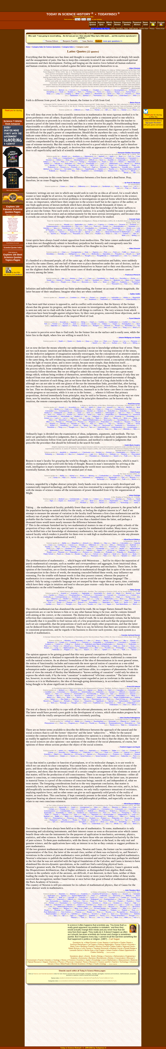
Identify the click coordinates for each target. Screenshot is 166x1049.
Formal (67, 694)
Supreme (112, 503)
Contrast (133, 751)
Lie (124, 341)
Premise (124, 454)
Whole (133, 171)
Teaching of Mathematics (128, 169)
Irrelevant (89, 696)
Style (72, 916)
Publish (124, 910)
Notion (52, 699)
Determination (87, 692)
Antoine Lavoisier (13, 234)
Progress (84, 326)
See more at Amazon (12, 190)
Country (134, 897)
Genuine (95, 903)
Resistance (106, 820)
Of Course (110, 550)
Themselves (97, 95)
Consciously (120, 158)
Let (135, 186)
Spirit (138, 254)
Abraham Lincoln (116, 948)
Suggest (81, 916)
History (104, 324)
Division (109, 452)
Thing (125, 327)
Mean (106, 418)
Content (133, 595)
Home (113, 28)
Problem (110, 230)
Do (103, 545)
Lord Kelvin (114, 943)
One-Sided (64, 699)
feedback (19, 274)
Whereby (126, 429)
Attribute (129, 896)
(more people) (111, 952)
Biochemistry (102, 958)
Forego (82, 162)
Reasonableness (115, 723)
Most (60, 165)
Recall (138, 422)
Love (50, 907)
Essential (116, 476)
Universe (133, 962)
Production (115, 818)
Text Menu (119, 28)
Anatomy (74, 958)
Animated (136, 894)
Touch (84, 824)
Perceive (134, 341)
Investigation (89, 228)
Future (102, 694)
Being (56, 409)
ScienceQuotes (92, 23)
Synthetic (92, 916)
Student (113, 756)
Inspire (115, 324)
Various (134, 650)
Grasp (55, 477)
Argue (73, 807)
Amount (109, 407)
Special (87, 232)
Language (77, 599)
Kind (79, 164)
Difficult (91, 160)
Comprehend (67, 158)
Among (72, 278)
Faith (87, 110)
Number (84, 601)
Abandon (67, 641)
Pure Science (66, 912)
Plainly (74, 326)
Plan (101, 165)
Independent (122, 814)
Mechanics (63, 601)
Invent (79, 905)
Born (110, 690)
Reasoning (93, 602)
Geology (56, 960)
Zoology (103, 964)
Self (128, 424)
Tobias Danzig (135, 590)
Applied (101, 156)
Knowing (118, 416)
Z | (112, 978)
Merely (127, 164)
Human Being (91, 646)
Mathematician (135, 548)
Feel (79, 92)
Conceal (87, 595)
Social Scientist (100, 756)
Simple (52, 425)
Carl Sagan (114, 939)
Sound (75, 425)
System (100, 169)
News (126, 28)
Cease (62, 186)
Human (117, 92)
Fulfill (124, 252)
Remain (63, 424)
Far (54, 162)
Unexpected (133, 725)
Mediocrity (95, 254)
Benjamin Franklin (70, 41)
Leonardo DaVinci (76, 950)
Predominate (123, 165)
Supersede (136, 701)
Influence (54, 599)
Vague (109, 604)
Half (86, 280)
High (51, 501)
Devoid (81, 545)
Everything (50, 92)
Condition (48, 692)
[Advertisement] (83, 6)
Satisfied (74, 914)
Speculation (124, 914)
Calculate (71, 897)
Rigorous (114, 167)
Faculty (127, 476)
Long (58, 94)
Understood (113, 705)
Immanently (105, 646)
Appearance (88, 156)
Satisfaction (74, 95)
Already (66, 224)
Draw (79, 413)
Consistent (132, 158)
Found (55, 814)
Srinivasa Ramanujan (78, 944)
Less (82, 501)
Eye (120, 413)
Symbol (48, 604)
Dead (72, 186)
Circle (55, 158)
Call (129, 156)
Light (72, 418)
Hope (118, 597)
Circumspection (74, 595)
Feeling (89, 92)
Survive (53, 234)
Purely (59, 602)
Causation (120, 690)
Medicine (116, 280)
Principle (69, 422)
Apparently (63, 807)
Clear (64, 252)
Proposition (105, 422)
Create (85, 499)
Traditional (97, 703)
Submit (77, 256)
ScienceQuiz (101, 23)
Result (128, 230)
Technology (124, 503)
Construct (121, 595)
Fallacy (46, 162)
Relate (84, 820)
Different (77, 110)
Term (52, 703)
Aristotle (131, 944)
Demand (107, 499)
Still (63, 916)
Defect (58, 160)
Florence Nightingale (105, 944)
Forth (47, 814)
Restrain (83, 503)
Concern (72, 90)
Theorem (63, 171)
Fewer (83, 547)
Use (115, 234)
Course (71, 545)
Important (95, 814)
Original (133, 550)
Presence (70, 818)
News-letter (145, 23)
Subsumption (123, 701)
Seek (138, 230)
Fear (128, 413)
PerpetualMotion (137, 23)
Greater (94, 324)
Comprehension (82, 158)
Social (72, 756)
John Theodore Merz (132, 890)
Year (135, 917)
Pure (49, 602)
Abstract (61, 499)
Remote (74, 424)
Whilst (136, 284)
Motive (87, 94)
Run (91, 424)
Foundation (92, 162)
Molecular (78, 816)
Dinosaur (130, 958)
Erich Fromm (135, 472)
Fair (56, 547)
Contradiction (104, 476)
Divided (98, 452)
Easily (79, 341)
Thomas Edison (51, 41)
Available (104, 751)
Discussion (82, 899)
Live (118, 188)
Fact (76, 226)
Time (73, 171)
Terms (134, 758)
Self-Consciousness (68, 822)
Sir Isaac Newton (100, 908)
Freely (129, 499)
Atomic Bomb (90, 956)
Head (127, 903)
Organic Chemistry (50, 962)
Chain (98, 409)
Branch (132, 641)
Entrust (59, 280)
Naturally (75, 420)
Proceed (74, 167)
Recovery (85, 282)
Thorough (63, 703)
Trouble (90, 604)
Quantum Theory (81, 962)
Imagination (110, 415)
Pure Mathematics (50, 912)
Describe (62, 752)
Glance (80, 415)
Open (83, 165)
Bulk (114, 543)
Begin (118, 593)
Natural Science (102, 697)
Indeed (46, 164)
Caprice (101, 224)
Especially (122, 160)
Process (81, 422)
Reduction (105, 456)
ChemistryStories (126, 23)
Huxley (50, 696)
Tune (82, 917)
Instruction (68, 164)
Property (137, 818)
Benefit (51, 897)
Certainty (88, 409)
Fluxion (120, 901)
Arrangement (84, 807)
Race (138, 94)
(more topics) (113, 964)
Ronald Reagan (130, 948)
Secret (101, 503)
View (106, 429)
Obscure (106, 601)
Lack (102, 164)
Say (138, 326)
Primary (59, 422)
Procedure (93, 456)
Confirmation (113, 322)
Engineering (130, 956)
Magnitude (136, 297)
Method (137, 164)
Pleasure (61, 552)
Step (95, 425)
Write (126, 917)
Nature (137, 280)
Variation (124, 556)
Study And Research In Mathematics (118, 232)
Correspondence (61, 597)
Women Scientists (78, 964)
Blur (125, 641)
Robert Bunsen (74, 948)
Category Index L (68, 47)
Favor (92, 901)
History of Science (68, 960)
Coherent (85, 642)
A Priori (67, 721)
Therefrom (50, 427)
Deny (67, 160)
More (80, 230)
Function (66, 814)
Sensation (82, 822)
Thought (110, 95)
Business (50, 642)
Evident (98, 413)
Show (115, 327)
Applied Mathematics (79, 896)
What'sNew (109, 23)
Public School (48, 554)
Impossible (131, 162)
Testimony (118, 425)
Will (134, 173)
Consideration (65, 811)
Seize (105, 282)
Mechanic (50, 601)
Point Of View (120, 699)
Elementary (121, 545)
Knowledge (90, 164)
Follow (59, 415)
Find (62, 162)
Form (96, 226)
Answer (64, 156)
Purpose (70, 602)
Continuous (78, 411)
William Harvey (12, 225)
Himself (66, 646)
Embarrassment (52, 226)
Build (138, 593)
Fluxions (130, 901)
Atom (96, 807)
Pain (118, 94)
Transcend (104, 299)
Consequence (64, 411)
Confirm (101, 322)
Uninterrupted (132, 427)
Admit (91, 407)
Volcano (51, 964)
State (78, 169)
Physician (70, 962)
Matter (57, 816)
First (71, 162)
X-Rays (89, 964)
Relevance (129, 723)
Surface (114, 343)
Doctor (133, 278)
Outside (132, 816)
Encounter (112, 721)
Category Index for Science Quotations (46, 47)
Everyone (94, 186)
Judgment (95, 416)
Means (115, 418)
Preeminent (81, 910)
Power (111, 165)
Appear (90, 690)
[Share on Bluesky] (146, 113)
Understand (123, 95)
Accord (61, 407)
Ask (119, 407)
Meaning (132, 599)
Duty (86, 252)
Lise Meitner (12, 236)
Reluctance (134, 912)
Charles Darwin (125, 943)
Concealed (98, 595)
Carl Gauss (12, 230)
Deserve (122, 224)
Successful (100, 479)
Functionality (91, 694)
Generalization (118, 226)
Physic (46, 910)
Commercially (74, 499)
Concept (110, 595)
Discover (120, 644)
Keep (48, 94)
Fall (45, 324)
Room (135, 188)
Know (126, 186)
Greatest (116, 903)
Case (138, 156)
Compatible (97, 642)
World (134, 479)
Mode (135, 418)
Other (92, 165)
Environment (31, 960)
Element (122, 811)
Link (80, 418)
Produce (116, 754)
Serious (52, 232)
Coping (87, 721)
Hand (138, 499)
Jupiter (88, 960)
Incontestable (52, 416)
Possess (86, 552)
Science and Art (104, 962)
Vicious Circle (113, 171)
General (122, 694)
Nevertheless (122, 420)
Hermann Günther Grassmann (129, 153)
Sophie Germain (13, 218)
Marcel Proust (13, 224)
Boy (105, 543)
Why (135, 429)
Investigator (103, 228)
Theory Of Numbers (118, 916)
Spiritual (86, 95)
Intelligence (73, 254)
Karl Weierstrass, (122, 604)
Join (86, 416)
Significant (100, 701)
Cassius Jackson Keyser (130, 635)
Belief (116, 641)
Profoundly (120, 648)
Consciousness (49, 811)
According (72, 407)
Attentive (129, 407)
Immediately (123, 415)
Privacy (152, 28)
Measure (68, 550)
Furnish (65, 324)
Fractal (40, 960)
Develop (119, 499)
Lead (133, 814)
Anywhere (76, 156)
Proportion (131, 552)
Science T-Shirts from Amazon (13, 122)
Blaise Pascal (135, 103)
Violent (134, 256)
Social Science (85, 756)
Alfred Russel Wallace (132, 539)
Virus (57, 964)
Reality (64, 820)
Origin (99, 230)
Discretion (123, 278)
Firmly (84, 597)
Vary (98, 429)
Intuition (77, 416)
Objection (54, 326)
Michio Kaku (89, 950)
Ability (62, 476)
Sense (56, 169)
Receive (109, 912)
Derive (134, 411)
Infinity (125, 297)
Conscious (132, 809)
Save (92, 503)
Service (62, 232)
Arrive (82, 476)
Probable (109, 552)
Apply (111, 156)
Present (128, 94)
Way (123, 171)
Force (99, 92)
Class (50, 545)
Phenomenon (96, 699)
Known (129, 228)
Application (79, 224)
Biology (100, 956)
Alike (71, 690)
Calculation (124, 543)
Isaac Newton (87, 41)
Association (98, 593)
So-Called (67, 169)
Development (119, 90)
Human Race (130, 92)
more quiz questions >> (112, 41)
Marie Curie (74, 946)
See (105, 327)
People (63, 282)
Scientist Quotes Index (13, 248)
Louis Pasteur (86, 948)
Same (95, 282)
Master (121, 548)
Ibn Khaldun (12, 239)
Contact (161, 22)
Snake (104, 914)
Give (111, 162)
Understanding (131, 299)
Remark (67, 701)
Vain (134, 234)
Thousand (76, 234)
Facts (106, 752)
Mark (97, 418)
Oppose (65, 326)
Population (74, 552)
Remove (107, 326)
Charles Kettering (97, 952)
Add (82, 407)
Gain (111, 694)
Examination (120, 452)
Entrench (75, 597)
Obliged (134, 420)
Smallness (92, 299)
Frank (104, 162)
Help (64, 477)
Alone (99, 407)
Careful (51, 595)
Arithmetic (103, 896)
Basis (138, 896)
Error (96, 341)
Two (90, 427)
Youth (96, 964)
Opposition (106, 254)
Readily (127, 754)
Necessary (99, 816)
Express (95, 252)
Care (80, 278)
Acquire (63, 593)
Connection (61, 692)
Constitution (101, 278)
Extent (48, 694)
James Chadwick (13, 222)
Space (126, 602)
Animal (72, 476)
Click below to (12, 252)
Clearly (82, 809)
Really (68, 554)
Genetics (48, 960)
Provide (117, 422)
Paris (134, 908)
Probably (120, 552)
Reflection (56, 650)
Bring (83, 322)
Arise (93, 896)
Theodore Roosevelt (100, 948)
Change (62, 809)
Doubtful (111, 160)
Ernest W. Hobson (133, 686)
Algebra (114, 894)
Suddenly (123, 282)
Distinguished (109, 899)
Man (83, 254)
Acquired (74, 593)
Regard (52, 424)
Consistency (109, 642)
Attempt (96, 543)
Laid (120, 905)
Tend (58, 604)
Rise (83, 424)
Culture (96, 499)
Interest (79, 548)
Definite (91, 811)
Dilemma (102, 811)
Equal (138, 899)
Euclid (13, 240)
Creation (96, 90)
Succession (106, 425)
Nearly (99, 550)
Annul (98, 641)
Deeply (107, 90)
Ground (132, 694)
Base (121, 156)
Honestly (61, 254)
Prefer (134, 165)
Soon (113, 914)
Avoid (109, 593)
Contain (133, 642)
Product (103, 818)
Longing (68, 94)
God (114, 110)
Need (109, 94)
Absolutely (79, 641)
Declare (90, 411)
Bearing (115, 807)
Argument (73, 452)
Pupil (93, 167)
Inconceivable (108, 814)
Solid (116, 602)
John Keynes (13, 228)
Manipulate (113, 477)
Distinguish (58, 413)
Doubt (49, 280)
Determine (100, 692)
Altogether (75, 543)
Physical (57, 910)
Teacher (111, 169)
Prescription (136, 454)
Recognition (121, 912)
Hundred (96, 280)
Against (73, 322)
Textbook (52, 171)
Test (138, 723)
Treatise (98, 234)
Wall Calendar (133, 28)
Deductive (123, 411)
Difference (81, 186)
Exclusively (54, 901)
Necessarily (108, 420)
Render (77, 554)
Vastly (136, 503)
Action (61, 751)
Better (114, 751)
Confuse (61, 545)
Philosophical (58, 818)
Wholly (126, 173)
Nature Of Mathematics (91, 420)
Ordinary (113, 454)
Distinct (47, 413)
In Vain (78, 228)
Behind (61, 90)
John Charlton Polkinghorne (130, 718)
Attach (105, 807)
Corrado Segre (134, 219)
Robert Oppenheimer (127, 950)
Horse (117, 186)
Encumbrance (66, 226)
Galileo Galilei (135, 294)
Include (67, 696)
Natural (89, 550)
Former (97, 110)
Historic (121, 162)
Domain (112, 692)
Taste (84, 556)
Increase (78, 696)
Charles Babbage (13, 237)
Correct (58, 644)
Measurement (124, 960)
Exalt (61, 92)
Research (93, 962)
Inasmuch (136, 415)
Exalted (70, 92)
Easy (87, 341)
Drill (111, 545)
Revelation (129, 326)
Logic (91, 454)
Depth (61, 341)
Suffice (137, 232)
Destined (133, 224)
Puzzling (102, 723)
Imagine (103, 297)
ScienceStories (117, 23)
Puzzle (91, 723)
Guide (133, 721)
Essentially (60, 813)
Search (153, 22)
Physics (68, 910)
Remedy (103, 167)
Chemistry (108, 956)
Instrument (86, 477)
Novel (90, 230)
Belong (91, 476)
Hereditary (50, 254)
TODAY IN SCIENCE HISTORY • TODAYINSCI (83, 14)
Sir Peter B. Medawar (132, 183)
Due (120, 899)
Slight (113, 282)
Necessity (71, 165)
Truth (124, 343)
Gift (106, 110)
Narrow (79, 697)
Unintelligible (98, 171)
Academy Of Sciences (100, 894)
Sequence (88, 701)
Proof (135, 110)
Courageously (76, 252)
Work (123, 235)
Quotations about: (76, 956)
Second (120, 424)
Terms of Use (160, 28)
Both (60, 897)
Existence (80, 813)
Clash (92, 322)
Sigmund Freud (128, 946)
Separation (106, 602)
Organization (113, 501)
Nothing (137, 697)
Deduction (111, 411)
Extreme (133, 160)
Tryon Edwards (134, 318)
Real (98, 912)
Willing (135, 343)
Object (95, 601)
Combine (73, 297)
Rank (59, 554)
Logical (137, 905)
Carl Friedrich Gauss (80, 903)
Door (101, 160)
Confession (108, 158)
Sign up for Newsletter (153, 123)
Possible (97, 552)
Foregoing (125, 813)
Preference (52, 167)
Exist (70, 813)
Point (108, 699)
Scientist (52, 756)
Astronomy (116, 896)
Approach (92, 751)
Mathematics (113, 164)
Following (48, 454)
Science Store (144, 28)
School (95, 554)
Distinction (132, 644)
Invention (89, 905)
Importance (66, 228)
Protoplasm (54, 820)
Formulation (78, 694)
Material (47, 816)
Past (84, 699)
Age (62, 278)
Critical (67, 644)
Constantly (84, 90)
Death (112, 278)
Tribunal (74, 917)
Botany (111, 958)
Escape (133, 811)
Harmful (46, 228)
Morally (52, 165)
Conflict (125, 322)
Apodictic (63, 452)
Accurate (63, 322)
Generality (60, 454)
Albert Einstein (134, 68)
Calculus (82, 897)
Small (114, 554)
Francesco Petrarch (132, 275)
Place (74, 282)
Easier (70, 341)
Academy (84, 894)
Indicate (57, 164)
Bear (138, 407)
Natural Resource (34, 962)
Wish (135, 95)
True (82, 427)
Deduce (100, 411)
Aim (89, 641)
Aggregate (85, 593)
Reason (127, 422)
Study (98, 232)
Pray (126, 188)
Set (95, 650)
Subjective (124, 756)
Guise (109, 92)
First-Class (112, 547)
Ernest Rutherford (12, 221)
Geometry (132, 226)
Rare (120, 230)
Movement (98, 94)
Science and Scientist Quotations (44, 973)
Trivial (107, 234)
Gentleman (106, 186)
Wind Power (65, 964)
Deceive (49, 160)
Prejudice (118, 254)
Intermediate (65, 416)
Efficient (122, 692)
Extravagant (110, 413)
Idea (55, 228)
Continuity (47, 597)
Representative (51, 914)
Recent (46, 701)
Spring (85, 425)
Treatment (84, 171)
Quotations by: (78, 943)
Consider (112, 897)
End (134, 322)
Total (122, 725)
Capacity (137, 543)
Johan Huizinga (134, 495)
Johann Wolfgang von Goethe (129, 337)
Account (62, 297)
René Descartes (134, 404)
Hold (99, 415)
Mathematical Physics (65, 907)
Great (133, 252)
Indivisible (115, 297)
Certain (111, 224)
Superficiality (89, 169)
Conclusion (86, 452)
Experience (94, 813)
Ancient (125, 894)
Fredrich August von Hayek (130, 747)
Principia (92, 910)
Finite (83, 297)
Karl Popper (100, 950)
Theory (112, 725)
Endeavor (132, 90)
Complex (93, 809)
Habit (78, 280)
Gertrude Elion (12, 220)
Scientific (125, 167)
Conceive (132, 409)
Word (135, 327)
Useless (125, 234)
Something (64, 425)
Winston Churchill (102, 946)
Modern (66, 908)
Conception (49, 411)
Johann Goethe (111, 950)
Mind (77, 94)
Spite (135, 602)
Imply (115, 646)
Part (123, 477)
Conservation (120, 958)
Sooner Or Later (75, 232)
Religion (96, 326)
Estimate (133, 545)
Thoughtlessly (101, 256)
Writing (134, 235)
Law (109, 696)
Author (90, 224)
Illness (106, 280)
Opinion (116, 601)
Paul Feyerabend (13, 231)
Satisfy (84, 914)
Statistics (137, 914)
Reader (89, 912)
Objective (67, 754)
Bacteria (92, 958)
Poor (61, 723)
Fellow (137, 413)
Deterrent (60, 899)
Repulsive (94, 820)
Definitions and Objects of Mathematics (98, 644)
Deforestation (119, 956)
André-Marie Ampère (132, 445)
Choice (61, 595)
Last (56, 418)
